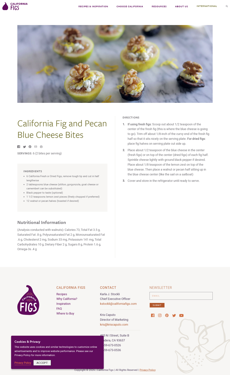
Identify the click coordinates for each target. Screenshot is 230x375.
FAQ (59, 308)
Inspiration (63, 304)
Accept (42, 363)
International (207, 6)
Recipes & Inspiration (93, 6)
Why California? (66, 299)
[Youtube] (181, 315)
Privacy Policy (148, 370)
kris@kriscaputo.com (114, 324)
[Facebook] (152, 315)
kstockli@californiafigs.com (118, 304)
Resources (159, 6)
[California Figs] (15, 6)
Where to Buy (65, 313)
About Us (181, 6)
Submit (157, 305)
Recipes (61, 294)
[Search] (227, 5)
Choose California (130, 6)
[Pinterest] (167, 315)
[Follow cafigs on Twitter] (174, 315)
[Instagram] (159, 315)
